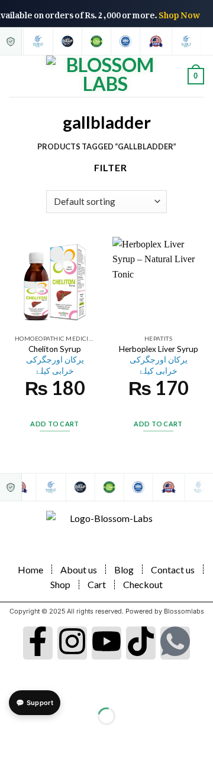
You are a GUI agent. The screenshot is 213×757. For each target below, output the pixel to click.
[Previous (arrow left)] (11, 736)
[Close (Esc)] (11, 686)
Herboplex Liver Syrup (158, 360)
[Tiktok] (141, 643)
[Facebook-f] (38, 643)
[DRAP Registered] (66, 41)
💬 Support (34, 703)
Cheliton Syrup (55, 360)
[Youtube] (106, 643)
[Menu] (16, 75)
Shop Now (181, 12)
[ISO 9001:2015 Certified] (124, 41)
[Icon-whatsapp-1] (175, 643)
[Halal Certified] (95, 41)
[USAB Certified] (155, 41)
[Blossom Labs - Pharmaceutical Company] (105, 76)
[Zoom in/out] (45, 686)
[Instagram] (72, 643)
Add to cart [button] (54, 424)
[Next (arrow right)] (45, 736)
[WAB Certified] (37, 41)
